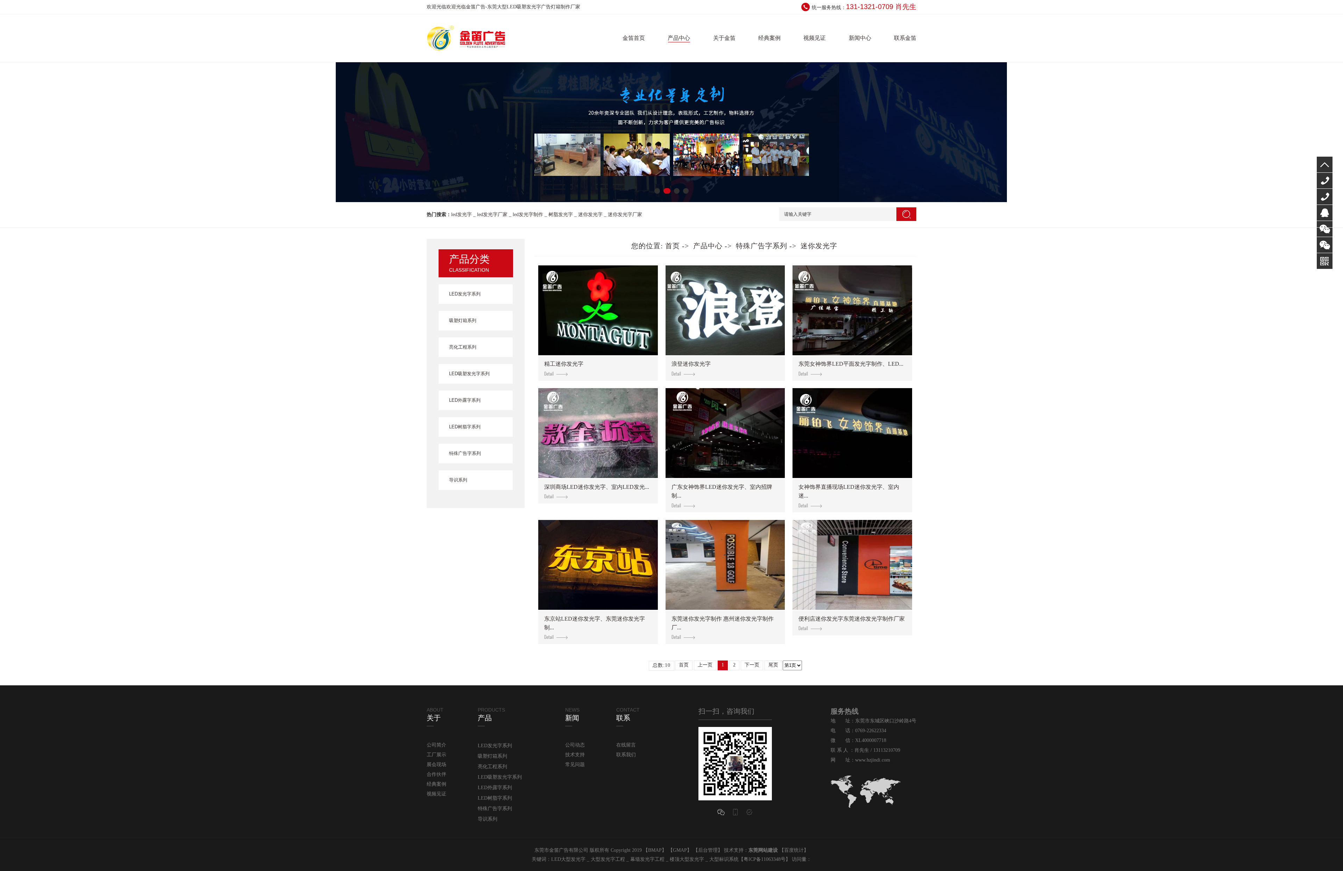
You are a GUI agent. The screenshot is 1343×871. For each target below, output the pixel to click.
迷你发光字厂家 (625, 214)
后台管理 (708, 850)
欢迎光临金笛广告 (465, 6)
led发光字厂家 (492, 214)
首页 (672, 246)
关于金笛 (724, 38)
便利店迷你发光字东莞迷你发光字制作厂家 (851, 619)
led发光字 (461, 214)
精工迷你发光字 (563, 364)
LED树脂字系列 (465, 426)
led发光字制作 (528, 214)
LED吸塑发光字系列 (469, 373)
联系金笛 (905, 38)
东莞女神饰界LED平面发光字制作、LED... (850, 364)
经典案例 (769, 38)
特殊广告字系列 (465, 453)
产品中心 (679, 38)
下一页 (752, 664)
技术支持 (575, 754)
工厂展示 (436, 754)
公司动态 (575, 745)
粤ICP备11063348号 (765, 859)
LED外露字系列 (465, 400)
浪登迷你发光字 (691, 364)
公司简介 (436, 745)
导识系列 (458, 480)
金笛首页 (634, 38)
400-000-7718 (1325, 180)
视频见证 (814, 38)
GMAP (680, 850)
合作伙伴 (436, 774)
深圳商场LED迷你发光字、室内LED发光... (596, 487)
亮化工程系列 (462, 347)
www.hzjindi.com (872, 760)
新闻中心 (860, 38)
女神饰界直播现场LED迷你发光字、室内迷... (848, 491)
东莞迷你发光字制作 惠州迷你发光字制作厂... (723, 623)
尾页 (773, 664)
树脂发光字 (560, 214)
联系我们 (626, 754)
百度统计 (794, 850)
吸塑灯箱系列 (462, 320)
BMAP (655, 850)
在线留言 (626, 745)
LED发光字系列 (465, 294)
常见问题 (575, 764)
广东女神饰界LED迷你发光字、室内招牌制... (722, 491)
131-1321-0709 (1325, 197)
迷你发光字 (590, 214)
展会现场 (436, 764)
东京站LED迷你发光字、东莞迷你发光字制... (594, 623)
